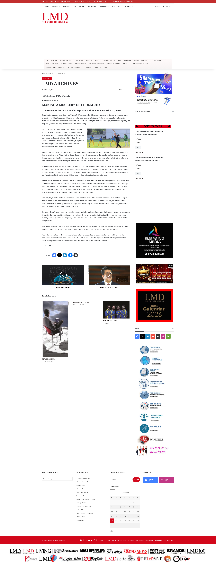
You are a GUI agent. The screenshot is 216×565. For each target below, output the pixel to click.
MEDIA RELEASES (52, 64)
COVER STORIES (51, 60)
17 (112, 516)
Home (46, 73)
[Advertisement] (108, 42)
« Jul (111, 531)
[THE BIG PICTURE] (116, 310)
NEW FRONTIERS (48, 359)
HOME (46, 7)
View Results (139, 152)
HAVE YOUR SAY (65, 60)
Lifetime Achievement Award (86, 489)
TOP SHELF (157, 60)
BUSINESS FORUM (109, 60)
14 (129, 511)
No (139, 143)
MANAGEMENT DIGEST (142, 60)
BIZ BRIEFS (87, 67)
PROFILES (97, 67)
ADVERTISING (79, 7)
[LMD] (55, 18)
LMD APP (79, 510)
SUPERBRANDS (110, 67)
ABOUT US (56, 7)
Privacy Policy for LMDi (84, 506)
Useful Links (80, 517)
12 (120, 511)
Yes (139, 139)
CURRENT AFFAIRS (92, 60)
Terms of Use (80, 496)
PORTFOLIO (92, 7)
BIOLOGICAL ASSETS (81, 302)
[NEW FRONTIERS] (55, 329)
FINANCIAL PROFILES (96, 64)
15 (133, 511)
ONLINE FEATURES (113, 64)
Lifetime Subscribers (83, 482)
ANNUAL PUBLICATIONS (54, 67)
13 (125, 511)
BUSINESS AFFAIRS (124, 60)
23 (138, 516)
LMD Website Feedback (84, 513)
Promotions (80, 520)
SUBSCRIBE (104, 7)
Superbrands (80, 485)
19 (120, 516)
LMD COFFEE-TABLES (140, 64)
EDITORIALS (79, 60)
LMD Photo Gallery (82, 492)
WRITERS (66, 7)
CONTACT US (128, 7)
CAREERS (116, 7)
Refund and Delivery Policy (85, 499)
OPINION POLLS (80, 64)
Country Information (83, 478)
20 (125, 516)
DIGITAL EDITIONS (74, 67)
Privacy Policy (81, 503)
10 (112, 511)
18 (116, 516)
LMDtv (125, 64)
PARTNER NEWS (66, 64)
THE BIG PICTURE (110, 321)
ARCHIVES (52, 73)
